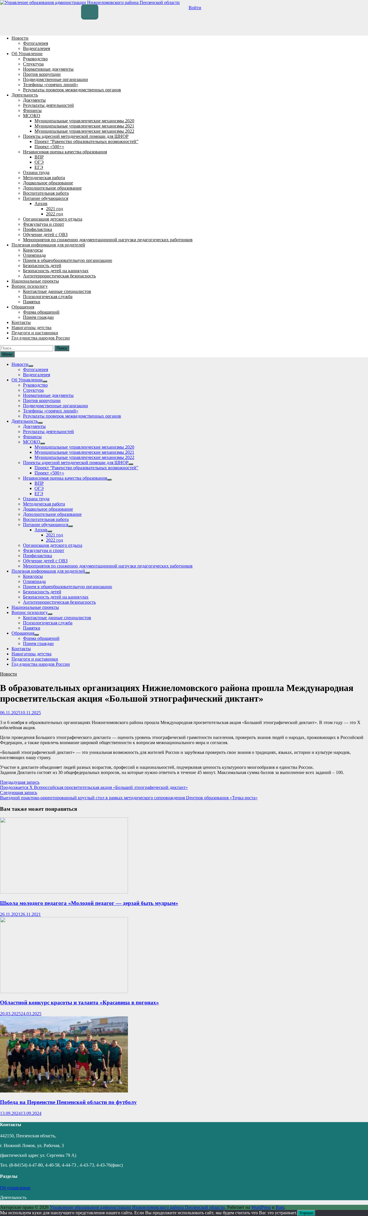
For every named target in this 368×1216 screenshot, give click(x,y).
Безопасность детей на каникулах (56, 270)
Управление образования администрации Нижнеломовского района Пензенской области (137, 1207)
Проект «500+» (49, 146)
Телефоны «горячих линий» (50, 84)
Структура (33, 63)
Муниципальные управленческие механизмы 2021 (84, 125)
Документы (34, 100)
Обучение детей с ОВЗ (45, 234)
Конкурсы (33, 250)
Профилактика (37, 229)
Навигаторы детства (31, 327)
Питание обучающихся (45, 198)
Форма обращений (41, 312)
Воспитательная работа (46, 193)
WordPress (261, 1207)
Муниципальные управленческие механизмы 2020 (84, 120)
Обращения (23, 306)
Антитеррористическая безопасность (59, 275)
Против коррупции (42, 74)
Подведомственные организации (55, 79)
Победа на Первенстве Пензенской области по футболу (68, 1102)
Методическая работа (44, 177)
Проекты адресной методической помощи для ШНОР (76, 136)
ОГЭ (39, 162)
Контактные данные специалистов (57, 291)
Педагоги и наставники (35, 332)
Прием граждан (38, 317)
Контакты (21, 322)
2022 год (54, 213)
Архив (40, 203)
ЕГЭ (38, 167)
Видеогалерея (36, 48)
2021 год (54, 208)
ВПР (39, 157)
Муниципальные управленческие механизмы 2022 (84, 131)
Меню (7, 354)
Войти (195, 7)
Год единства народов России (41, 337)
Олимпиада (34, 255)
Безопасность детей (42, 265)
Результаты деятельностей (48, 105)
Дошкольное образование (48, 182)
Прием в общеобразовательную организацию (67, 260)
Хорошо (306, 1213)
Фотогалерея (35, 43)
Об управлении (15, 1187)
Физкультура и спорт (43, 224)
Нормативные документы (48, 69)
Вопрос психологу (30, 286)
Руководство (35, 58)
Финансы (32, 110)
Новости (20, 38)
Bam (280, 1207)
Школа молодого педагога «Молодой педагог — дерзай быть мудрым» (89, 903)
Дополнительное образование (52, 188)
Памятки (31, 301)
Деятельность (25, 94)
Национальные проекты (35, 281)
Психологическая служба (47, 296)
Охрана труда (36, 172)
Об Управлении (27, 53)
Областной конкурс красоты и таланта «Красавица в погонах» (79, 1002)
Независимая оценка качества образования (65, 151)
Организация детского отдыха (52, 219)
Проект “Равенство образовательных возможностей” (86, 141)
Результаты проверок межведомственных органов (72, 89)
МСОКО (31, 115)
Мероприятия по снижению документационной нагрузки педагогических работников (108, 239)
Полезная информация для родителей (48, 244)
